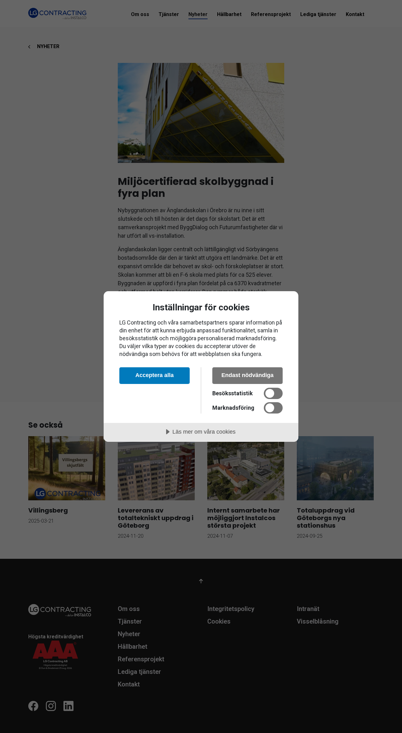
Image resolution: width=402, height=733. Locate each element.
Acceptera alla (154, 375)
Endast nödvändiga (247, 375)
